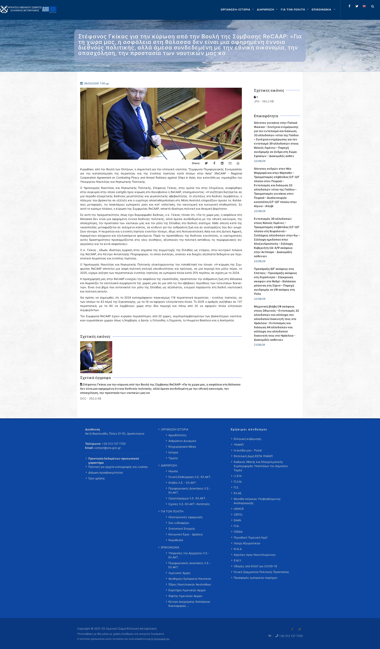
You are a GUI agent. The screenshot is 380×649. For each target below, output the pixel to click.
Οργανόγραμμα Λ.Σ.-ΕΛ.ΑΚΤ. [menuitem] (187, 498)
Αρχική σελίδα (82, 65)
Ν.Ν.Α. (238, 549)
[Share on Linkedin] (222, 163)
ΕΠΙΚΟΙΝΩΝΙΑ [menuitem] (170, 547)
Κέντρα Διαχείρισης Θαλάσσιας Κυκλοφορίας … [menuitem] (189, 603)
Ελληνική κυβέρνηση (247, 439)
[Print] (238, 163)
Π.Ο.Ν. (238, 481)
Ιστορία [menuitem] (173, 452)
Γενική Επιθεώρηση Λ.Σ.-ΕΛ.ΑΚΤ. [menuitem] (189, 477)
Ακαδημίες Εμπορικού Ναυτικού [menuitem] (189, 578)
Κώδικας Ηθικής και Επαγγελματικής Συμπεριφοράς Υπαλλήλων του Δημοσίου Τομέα (261, 466)
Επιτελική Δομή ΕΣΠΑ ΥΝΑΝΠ (253, 456)
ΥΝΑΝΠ (239, 444)
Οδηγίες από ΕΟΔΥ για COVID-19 (255, 566)
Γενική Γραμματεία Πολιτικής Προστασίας (261, 572)
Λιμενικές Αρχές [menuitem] (179, 573)
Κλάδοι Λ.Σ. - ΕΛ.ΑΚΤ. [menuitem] (182, 482)
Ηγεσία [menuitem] (173, 471)
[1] (96, 357)
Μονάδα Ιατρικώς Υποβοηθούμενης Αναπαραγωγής (257, 501)
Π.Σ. (236, 487)
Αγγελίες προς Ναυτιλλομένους (255, 554)
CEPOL (238, 514)
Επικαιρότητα (102, 65)
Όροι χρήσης (96, 478)
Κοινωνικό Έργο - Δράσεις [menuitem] (185, 534)
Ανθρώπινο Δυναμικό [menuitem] (182, 440)
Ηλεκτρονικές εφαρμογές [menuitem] (185, 517)
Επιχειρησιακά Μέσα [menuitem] (182, 446)
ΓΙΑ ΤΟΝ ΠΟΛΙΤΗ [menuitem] (172, 511)
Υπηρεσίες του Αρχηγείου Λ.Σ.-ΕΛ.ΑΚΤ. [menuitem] (188, 555)
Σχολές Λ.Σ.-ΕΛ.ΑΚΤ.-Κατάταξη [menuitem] (189, 504)
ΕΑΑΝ (237, 520)
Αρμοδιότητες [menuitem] (177, 435)
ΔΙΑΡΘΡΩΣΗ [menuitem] (169, 465)
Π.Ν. (236, 526)
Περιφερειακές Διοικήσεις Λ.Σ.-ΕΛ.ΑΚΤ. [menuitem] (189, 490)
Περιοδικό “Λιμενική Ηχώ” (251, 537)
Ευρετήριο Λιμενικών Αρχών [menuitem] (187, 590)
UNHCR (239, 508)
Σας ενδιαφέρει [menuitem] (178, 522)
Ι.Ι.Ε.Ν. (238, 476)
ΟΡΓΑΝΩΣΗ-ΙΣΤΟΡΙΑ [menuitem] (174, 429)
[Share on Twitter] (206, 163)
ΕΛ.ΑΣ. (238, 493)
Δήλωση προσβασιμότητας (105, 472)
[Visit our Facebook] (292, 629)
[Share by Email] (230, 163)
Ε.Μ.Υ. (238, 560)
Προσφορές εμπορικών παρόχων (255, 577)
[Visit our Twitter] (299, 629)
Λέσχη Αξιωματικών (247, 543)
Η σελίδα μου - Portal (248, 450)
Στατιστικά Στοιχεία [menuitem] (181, 528)
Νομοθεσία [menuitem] (175, 540)
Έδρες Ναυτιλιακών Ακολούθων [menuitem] (189, 584)
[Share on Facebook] (214, 163)
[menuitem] (324, 9)
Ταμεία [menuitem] (173, 458)
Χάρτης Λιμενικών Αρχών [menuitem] (185, 596)
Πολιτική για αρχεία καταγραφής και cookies (118, 466)
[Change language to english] (364, 6)
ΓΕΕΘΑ (238, 531)
